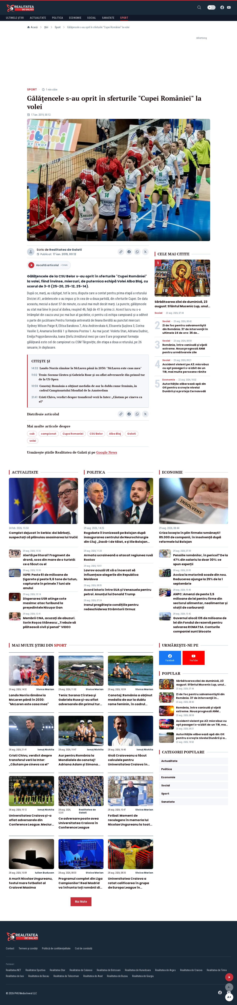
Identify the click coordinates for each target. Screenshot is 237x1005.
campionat (48, 434)
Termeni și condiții (28, 948)
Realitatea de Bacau (38, 976)
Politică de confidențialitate (56, 948)
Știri (46, 27)
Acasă (34, 27)
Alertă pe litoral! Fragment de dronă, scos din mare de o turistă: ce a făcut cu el (49, 559)
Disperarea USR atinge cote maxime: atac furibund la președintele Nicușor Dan (44, 603)
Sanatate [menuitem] (108, 17)
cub (32, 434)
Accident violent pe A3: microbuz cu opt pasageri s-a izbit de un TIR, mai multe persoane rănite (185, 368)
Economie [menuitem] (75, 17)
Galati (131, 434)
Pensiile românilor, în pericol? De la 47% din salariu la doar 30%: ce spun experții (200, 559)
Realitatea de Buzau (117, 976)
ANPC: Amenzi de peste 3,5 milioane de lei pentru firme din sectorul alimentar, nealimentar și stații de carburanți (200, 601)
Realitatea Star (57, 970)
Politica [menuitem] (57, 17)
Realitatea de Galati (65, 250)
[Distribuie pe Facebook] (129, 251)
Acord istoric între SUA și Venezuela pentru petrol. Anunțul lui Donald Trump (117, 592)
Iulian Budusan (44, 872)
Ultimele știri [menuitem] (15, 17)
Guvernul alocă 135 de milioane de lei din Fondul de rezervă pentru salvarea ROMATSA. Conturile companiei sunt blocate (199, 625)
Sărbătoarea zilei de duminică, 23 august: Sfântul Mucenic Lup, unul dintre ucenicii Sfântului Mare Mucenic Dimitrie (181, 308)
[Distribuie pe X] (145, 251)
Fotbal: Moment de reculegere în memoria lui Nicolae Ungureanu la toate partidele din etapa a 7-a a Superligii (130, 824)
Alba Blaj (115, 434)
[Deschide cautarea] (199, 7)
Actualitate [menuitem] (38, 17)
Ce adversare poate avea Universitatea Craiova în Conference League (79, 823)
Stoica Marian (45, 689)
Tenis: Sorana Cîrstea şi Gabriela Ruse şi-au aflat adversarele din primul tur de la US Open (92, 377)
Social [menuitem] (91, 17)
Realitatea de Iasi (15, 976)
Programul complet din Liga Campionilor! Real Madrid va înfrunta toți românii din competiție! (81, 885)
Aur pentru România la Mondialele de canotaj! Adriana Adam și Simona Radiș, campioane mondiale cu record (81, 764)
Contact (10, 948)
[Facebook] (222, 7)
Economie (168, 379)
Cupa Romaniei (73, 434)
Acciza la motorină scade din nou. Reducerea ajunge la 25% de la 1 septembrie (200, 579)
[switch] (211, 7)
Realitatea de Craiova (191, 970)
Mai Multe (81, 901)
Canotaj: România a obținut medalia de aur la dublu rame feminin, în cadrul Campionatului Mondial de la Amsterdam (88, 388)
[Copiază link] (121, 251)
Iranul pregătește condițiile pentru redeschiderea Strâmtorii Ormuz (111, 607)
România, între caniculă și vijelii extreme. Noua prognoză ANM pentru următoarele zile (184, 348)
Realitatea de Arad (93, 976)
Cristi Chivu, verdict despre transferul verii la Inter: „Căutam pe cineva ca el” (90, 399)
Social (158, 313)
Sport (58, 27)
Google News (106, 452)
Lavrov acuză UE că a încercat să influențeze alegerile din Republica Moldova (111, 574)
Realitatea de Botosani (109, 970)
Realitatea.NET (13, 970)
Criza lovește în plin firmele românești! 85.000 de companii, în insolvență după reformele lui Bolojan (190, 537)
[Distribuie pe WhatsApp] (137, 251)
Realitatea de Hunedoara (138, 970)
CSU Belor (96, 434)
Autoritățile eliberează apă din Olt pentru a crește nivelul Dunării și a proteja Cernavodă (184, 387)
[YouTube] (229, 7)
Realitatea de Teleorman (66, 976)
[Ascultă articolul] (229, 977)
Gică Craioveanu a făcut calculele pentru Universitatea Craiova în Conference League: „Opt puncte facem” (127, 764)
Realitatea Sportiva (35, 970)
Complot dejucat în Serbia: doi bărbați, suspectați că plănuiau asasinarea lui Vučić (43, 535)
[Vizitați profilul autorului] (30, 252)
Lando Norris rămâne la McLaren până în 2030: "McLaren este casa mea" (91, 368)
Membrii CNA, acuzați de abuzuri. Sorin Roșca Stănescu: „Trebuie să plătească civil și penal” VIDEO (49, 622)
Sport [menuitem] (124, 17)
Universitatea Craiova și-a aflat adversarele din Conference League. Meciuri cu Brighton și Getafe (31, 822)
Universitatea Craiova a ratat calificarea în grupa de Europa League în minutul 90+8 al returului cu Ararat (130, 888)
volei (32, 441)
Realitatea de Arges (165, 970)
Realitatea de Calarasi (81, 970)
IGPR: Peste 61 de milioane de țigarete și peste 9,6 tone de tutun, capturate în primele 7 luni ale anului (50, 581)
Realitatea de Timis (217, 970)
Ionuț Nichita (46, 749)
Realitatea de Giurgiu (143, 976)
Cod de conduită (83, 948)
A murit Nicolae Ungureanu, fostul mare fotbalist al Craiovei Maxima (31, 883)
